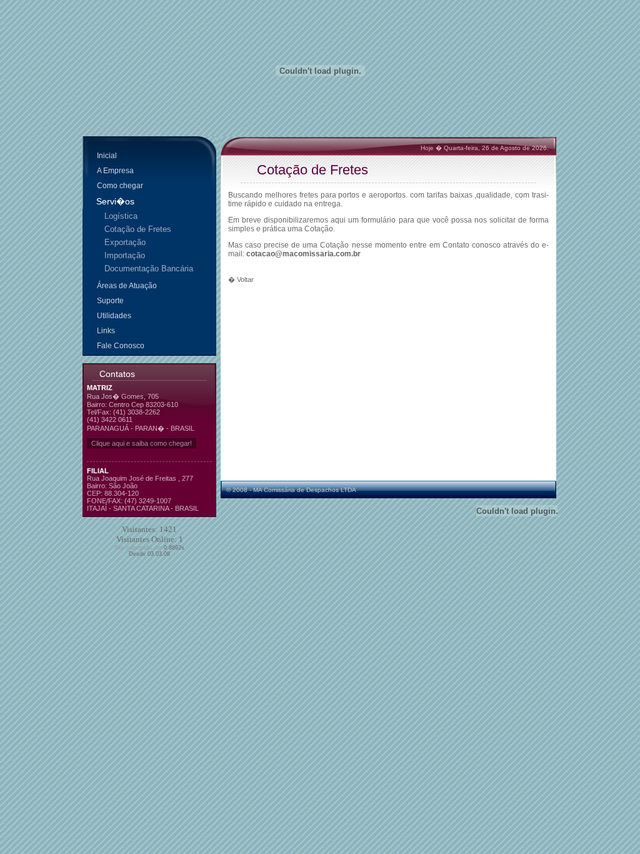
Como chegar (120, 185)
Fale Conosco (120, 345)
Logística (121, 216)
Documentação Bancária (148, 268)
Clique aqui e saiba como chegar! (141, 443)
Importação (124, 255)
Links (106, 330)
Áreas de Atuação (127, 285)
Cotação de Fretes (137, 229)
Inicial (107, 155)
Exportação (125, 242)
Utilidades (114, 315)
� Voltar (241, 279)
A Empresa (115, 170)
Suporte (110, 300)
